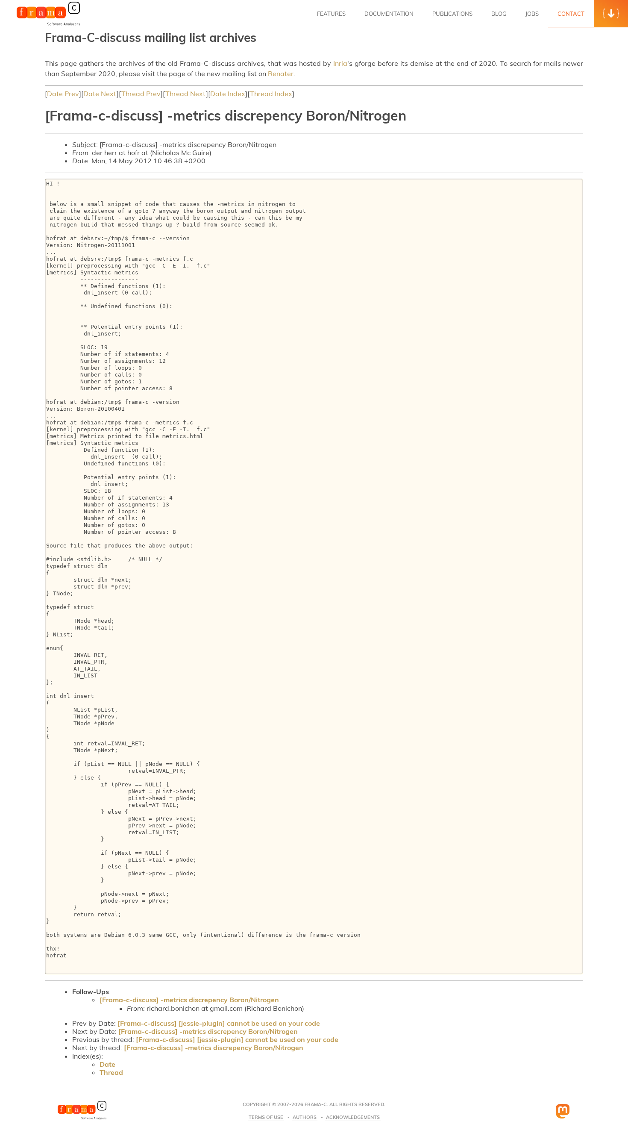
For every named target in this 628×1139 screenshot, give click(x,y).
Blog (499, 13)
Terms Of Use (266, 1117)
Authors (305, 1117)
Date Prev (63, 93)
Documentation (389, 13)
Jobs (532, 13)
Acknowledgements (353, 1117)
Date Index (227, 93)
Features (331, 13)
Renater (280, 73)
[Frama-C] (48, 25)
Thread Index (271, 93)
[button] (611, 13)
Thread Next (185, 93)
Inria (340, 63)
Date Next (100, 93)
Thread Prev (141, 93)
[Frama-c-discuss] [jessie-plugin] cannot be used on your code (218, 1023)
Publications (452, 13)
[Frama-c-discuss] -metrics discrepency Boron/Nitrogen (189, 999)
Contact (571, 13)
